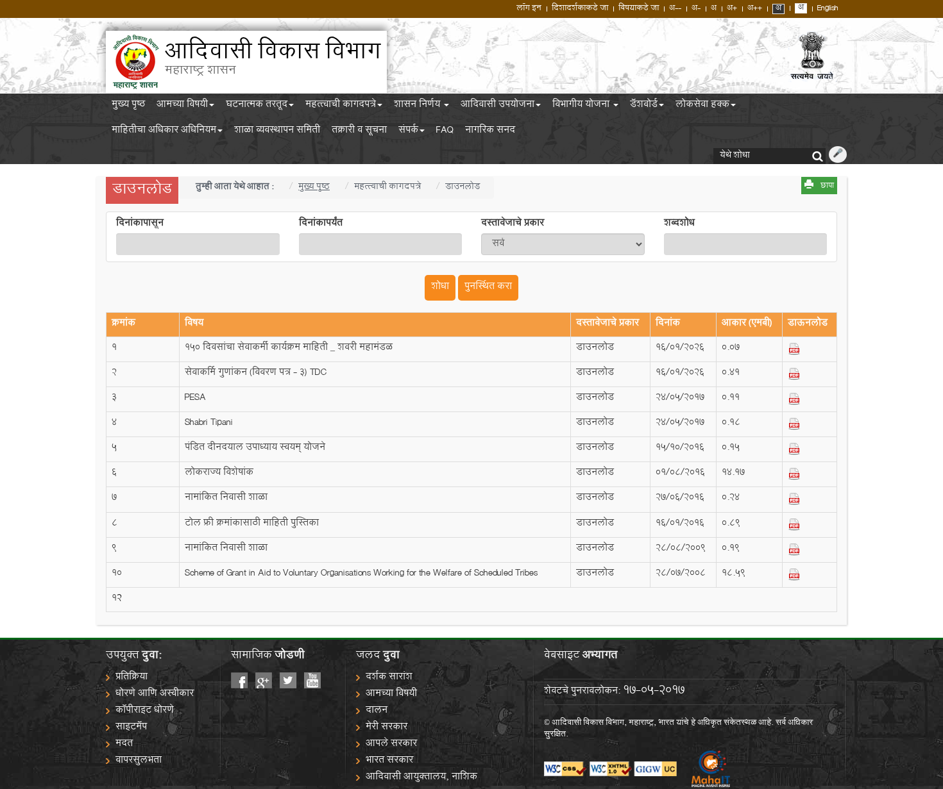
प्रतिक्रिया (131, 678)
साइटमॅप (131, 728)
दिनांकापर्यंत (321, 224)
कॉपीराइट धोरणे (144, 711)
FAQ (445, 132)
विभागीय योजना (582, 106)
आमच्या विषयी (182, 106)
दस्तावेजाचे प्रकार (512, 224)
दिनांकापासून (140, 224)
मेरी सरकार (386, 728)
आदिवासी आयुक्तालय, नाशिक (421, 778)
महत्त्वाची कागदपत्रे (340, 106)
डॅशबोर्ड (644, 106)
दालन (376, 711)
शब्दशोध (679, 224)
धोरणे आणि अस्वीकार (154, 694)
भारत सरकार (389, 761)
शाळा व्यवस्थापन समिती (277, 132)
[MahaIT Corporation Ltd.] (704, 769)
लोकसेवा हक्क (702, 106)
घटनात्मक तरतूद (256, 106)
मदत (124, 744)
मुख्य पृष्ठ (128, 106)
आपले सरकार (391, 744)
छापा (827, 186)
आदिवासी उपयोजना (497, 106)
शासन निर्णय (418, 106)
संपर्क (408, 132)
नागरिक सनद (490, 132)
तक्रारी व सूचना (359, 132)
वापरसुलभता (138, 761)
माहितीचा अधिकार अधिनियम (164, 132)
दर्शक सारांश (389, 678)
